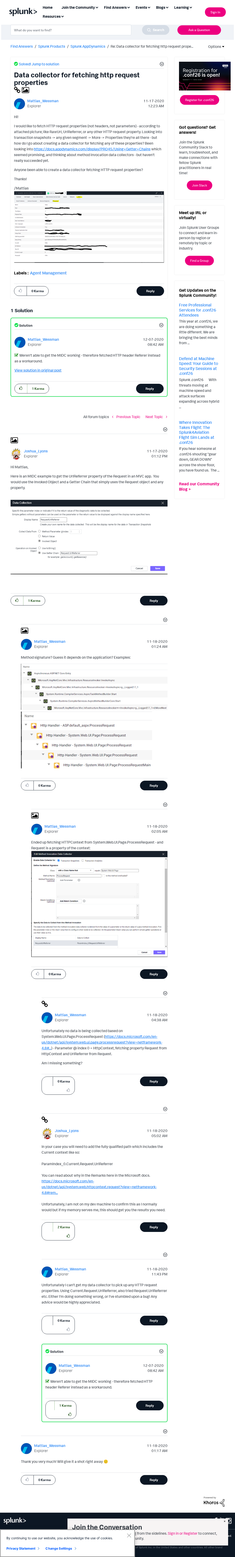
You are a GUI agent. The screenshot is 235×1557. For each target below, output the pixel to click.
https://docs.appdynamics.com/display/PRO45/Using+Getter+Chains (92, 149)
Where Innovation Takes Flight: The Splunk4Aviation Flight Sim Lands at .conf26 (196, 432)
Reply (150, 291)
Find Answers (22, 46)
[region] (67, 1543)
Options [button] (213, 46)
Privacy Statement (20, 1548)
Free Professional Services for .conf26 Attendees (197, 309)
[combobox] (90, 30)
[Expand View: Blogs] (167, 7)
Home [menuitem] (48, 7)
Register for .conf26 (199, 100)
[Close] (129, 1535)
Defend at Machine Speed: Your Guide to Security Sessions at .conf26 (198, 366)
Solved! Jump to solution (39, 64)
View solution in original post (38, 370)
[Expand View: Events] (149, 7)
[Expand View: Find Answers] (128, 7)
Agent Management (48, 273)
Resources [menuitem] (52, 16)
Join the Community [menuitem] (78, 7)
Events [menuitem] (141, 7)
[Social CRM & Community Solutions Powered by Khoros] (214, 1501)
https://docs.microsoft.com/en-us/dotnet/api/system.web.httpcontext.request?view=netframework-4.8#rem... (99, 1187)
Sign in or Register (183, 1533)
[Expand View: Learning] (190, 7)
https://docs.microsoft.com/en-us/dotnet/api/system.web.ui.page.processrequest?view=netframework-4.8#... (102, 1042)
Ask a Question (199, 30)
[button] (161, 65)
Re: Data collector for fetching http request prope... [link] (152, 46)
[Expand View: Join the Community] (97, 7)
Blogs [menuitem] (160, 7)
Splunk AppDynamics (87, 46)
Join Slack (199, 185)
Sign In (215, 12)
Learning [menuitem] (181, 7)
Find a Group (199, 260)
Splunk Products (51, 46)
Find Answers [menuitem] (115, 7)
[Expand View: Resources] (62, 16)
